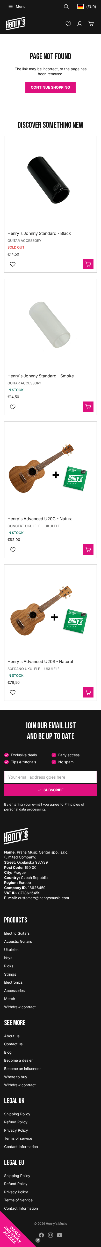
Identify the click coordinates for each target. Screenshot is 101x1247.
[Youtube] (59, 1235)
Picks (8, 966)
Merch (9, 998)
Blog (8, 1052)
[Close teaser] (37, 1240)
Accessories (14, 990)
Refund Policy (15, 1122)
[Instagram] (50, 1235)
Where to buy (15, 1077)
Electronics (13, 982)
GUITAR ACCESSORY (24, 240)
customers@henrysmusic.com (43, 898)
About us (11, 1036)
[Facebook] (41, 1235)
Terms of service (18, 1138)
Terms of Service (18, 1200)
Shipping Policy (17, 1114)
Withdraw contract (20, 1007)
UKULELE (52, 526)
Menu (20, 6)
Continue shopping (50, 87)
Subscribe (54, 790)
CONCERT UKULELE (24, 526)
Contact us (13, 1044)
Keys (8, 957)
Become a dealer (18, 1060)
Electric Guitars (17, 933)
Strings (10, 974)
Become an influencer (22, 1068)
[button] (18, 1229)
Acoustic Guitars (18, 941)
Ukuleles (11, 949)
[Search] (66, 6)
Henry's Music (56, 1223)
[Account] (79, 23)
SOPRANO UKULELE (24, 669)
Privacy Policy (16, 1130)
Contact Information (21, 1146)
